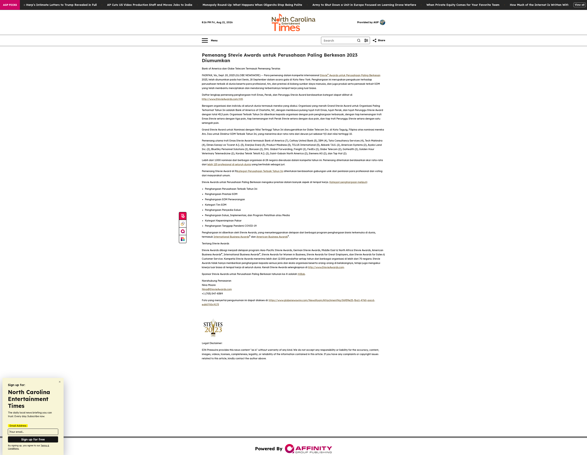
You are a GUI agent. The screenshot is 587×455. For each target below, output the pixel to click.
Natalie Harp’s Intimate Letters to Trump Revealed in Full (56, 5)
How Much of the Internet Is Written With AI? (542, 5)
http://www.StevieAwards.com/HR (222, 99)
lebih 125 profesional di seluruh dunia (229, 164)
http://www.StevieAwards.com (326, 267)
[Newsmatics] (182, 239)
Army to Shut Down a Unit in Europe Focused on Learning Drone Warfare (364, 5)
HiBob (301, 274)
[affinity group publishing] (182, 231)
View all (579, 4)
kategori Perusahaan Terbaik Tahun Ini (260, 171)
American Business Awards (272, 236)
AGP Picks (10, 4)
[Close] (59, 381)
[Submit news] (182, 216)
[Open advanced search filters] (366, 40)
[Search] (358, 40)
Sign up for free (33, 439)
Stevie (323, 75)
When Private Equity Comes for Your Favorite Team (462, 5)
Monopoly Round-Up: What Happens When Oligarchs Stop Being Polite (252, 5)
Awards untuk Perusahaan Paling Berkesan (354, 75)
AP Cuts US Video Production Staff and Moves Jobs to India (149, 5)
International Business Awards (231, 236)
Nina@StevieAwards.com (217, 289)
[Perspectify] (182, 224)
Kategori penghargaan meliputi (348, 182)
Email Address (17, 425)
